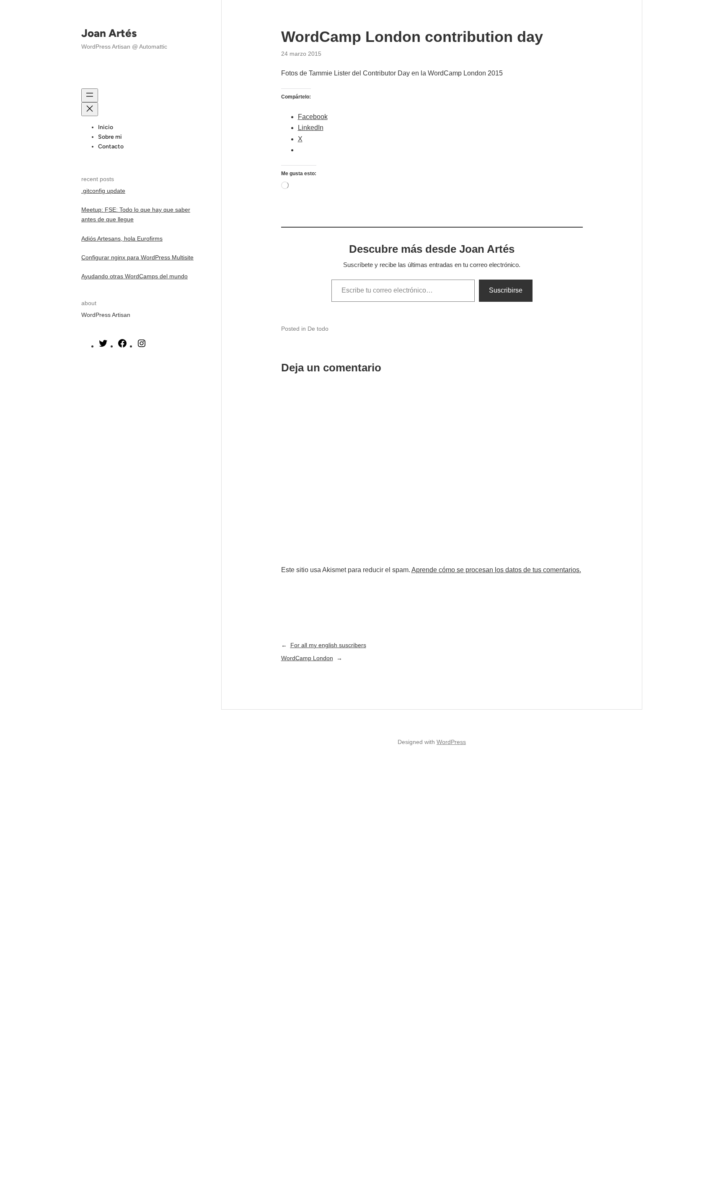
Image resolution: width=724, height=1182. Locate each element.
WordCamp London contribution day (412, 36)
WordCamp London (307, 658)
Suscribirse (505, 290)
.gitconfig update (103, 190)
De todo (318, 328)
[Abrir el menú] (89, 95)
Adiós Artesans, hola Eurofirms (122, 238)
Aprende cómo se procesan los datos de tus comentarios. (496, 569)
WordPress (451, 742)
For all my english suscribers (328, 645)
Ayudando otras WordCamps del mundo (134, 276)
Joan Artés (109, 33)
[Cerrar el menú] (89, 109)
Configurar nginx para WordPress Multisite (137, 257)
